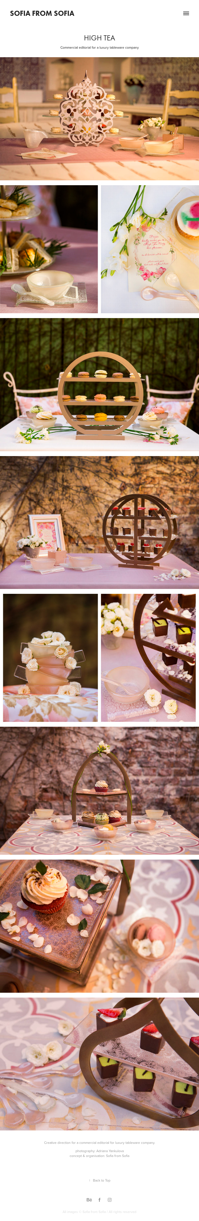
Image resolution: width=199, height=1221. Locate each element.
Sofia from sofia (42, 13)
